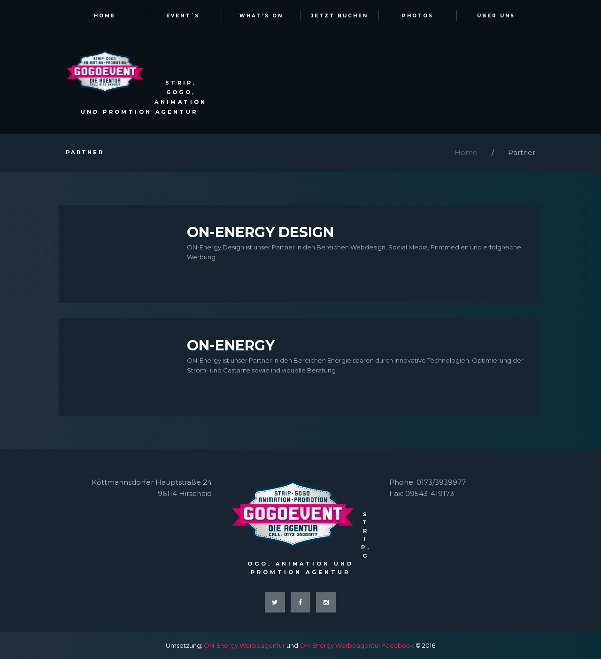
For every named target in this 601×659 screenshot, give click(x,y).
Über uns (496, 16)
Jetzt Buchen (339, 16)
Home (105, 16)
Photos (417, 16)
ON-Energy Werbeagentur (244, 645)
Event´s (183, 16)
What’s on (261, 16)
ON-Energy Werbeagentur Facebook (357, 645)
